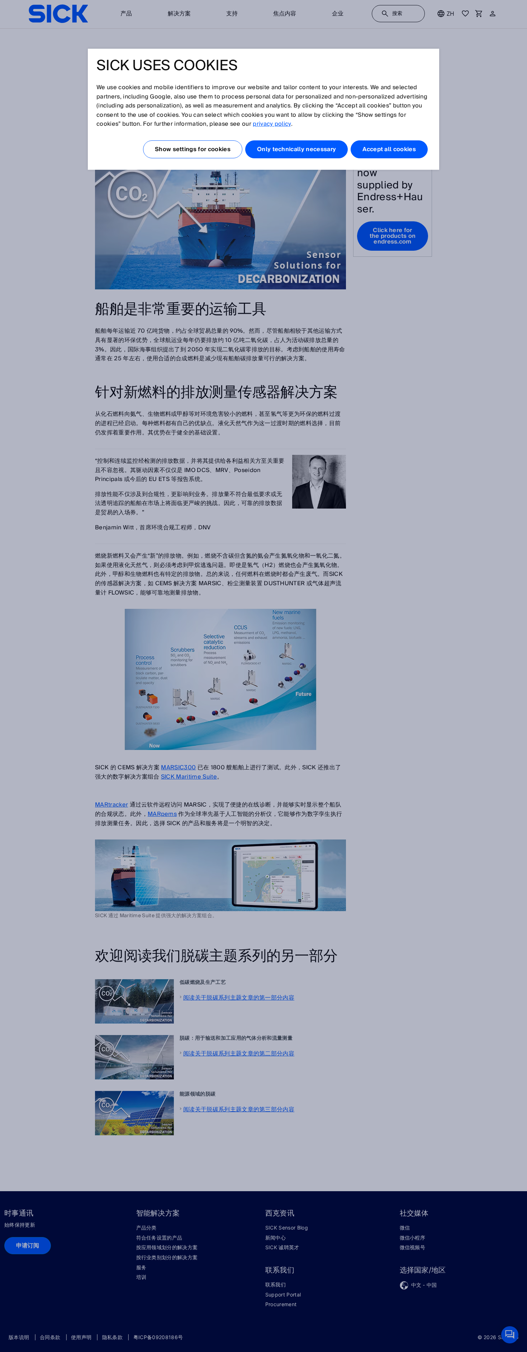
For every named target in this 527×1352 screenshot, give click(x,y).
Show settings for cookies (193, 149)
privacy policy (272, 124)
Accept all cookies (389, 149)
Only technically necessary (296, 149)
